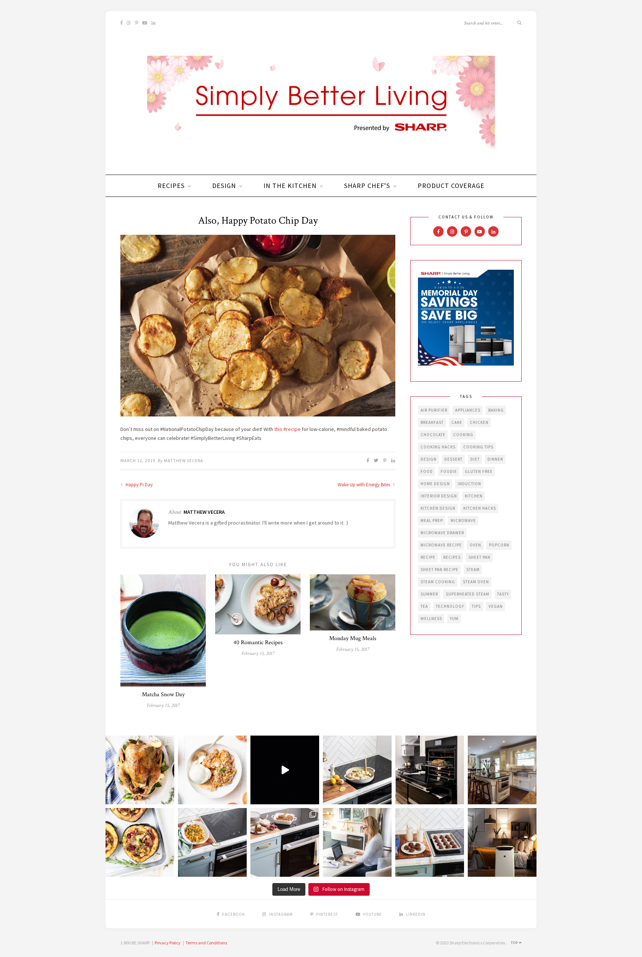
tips (476, 606)
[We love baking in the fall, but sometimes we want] (429, 842)
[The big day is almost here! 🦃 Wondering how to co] (140, 770)
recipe (428, 557)
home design (435, 483)
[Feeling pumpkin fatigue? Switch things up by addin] (140, 842)
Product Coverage (451, 185)
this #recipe (287, 429)
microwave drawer (442, 532)
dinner (495, 459)
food (427, 471)
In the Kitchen (290, 185)
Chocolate (433, 434)
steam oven (476, 581)
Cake (456, 422)
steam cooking (438, 581)
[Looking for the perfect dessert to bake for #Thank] (212, 770)
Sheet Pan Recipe (439, 569)
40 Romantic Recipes (258, 642)
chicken (479, 422)
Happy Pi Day (138, 484)
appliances (467, 410)
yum (454, 618)
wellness (431, 618)
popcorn (499, 545)
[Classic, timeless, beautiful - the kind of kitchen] (502, 770)
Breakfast (432, 422)
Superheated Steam (467, 594)
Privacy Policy (168, 942)
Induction (469, 483)
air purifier (434, 410)
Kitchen (474, 496)
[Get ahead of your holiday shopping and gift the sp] (502, 842)
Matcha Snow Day (163, 694)
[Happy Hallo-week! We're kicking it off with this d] (284, 842)
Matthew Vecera (183, 460)
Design (224, 185)
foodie (449, 471)
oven (475, 545)
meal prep (432, 520)
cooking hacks (438, 447)
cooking (463, 434)
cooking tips (478, 447)
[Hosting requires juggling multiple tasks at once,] (429, 770)
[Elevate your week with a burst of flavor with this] (357, 770)
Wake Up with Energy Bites (364, 484)
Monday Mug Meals (352, 638)
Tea (424, 606)
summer (429, 594)
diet (475, 459)
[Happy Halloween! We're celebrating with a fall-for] (212, 842)
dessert (453, 459)
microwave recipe (441, 545)
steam (473, 569)
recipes (452, 557)
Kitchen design (438, 508)
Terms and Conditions (206, 942)
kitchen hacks (479, 508)
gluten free (479, 471)
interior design (439, 496)
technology (450, 606)
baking (496, 410)
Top (515, 942)
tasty (503, 594)
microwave (463, 520)
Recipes (171, 185)
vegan (496, 606)
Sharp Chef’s (367, 185)
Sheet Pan (479, 557)
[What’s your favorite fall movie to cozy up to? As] (284, 770)
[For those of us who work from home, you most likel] (357, 842)
